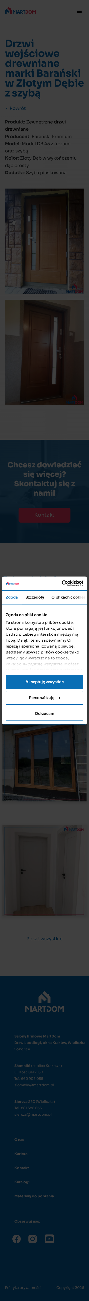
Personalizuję (41, 697)
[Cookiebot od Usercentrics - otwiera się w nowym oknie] (62, 583)
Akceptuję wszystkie (44, 681)
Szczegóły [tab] (34, 597)
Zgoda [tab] (12, 597)
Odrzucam (44, 713)
